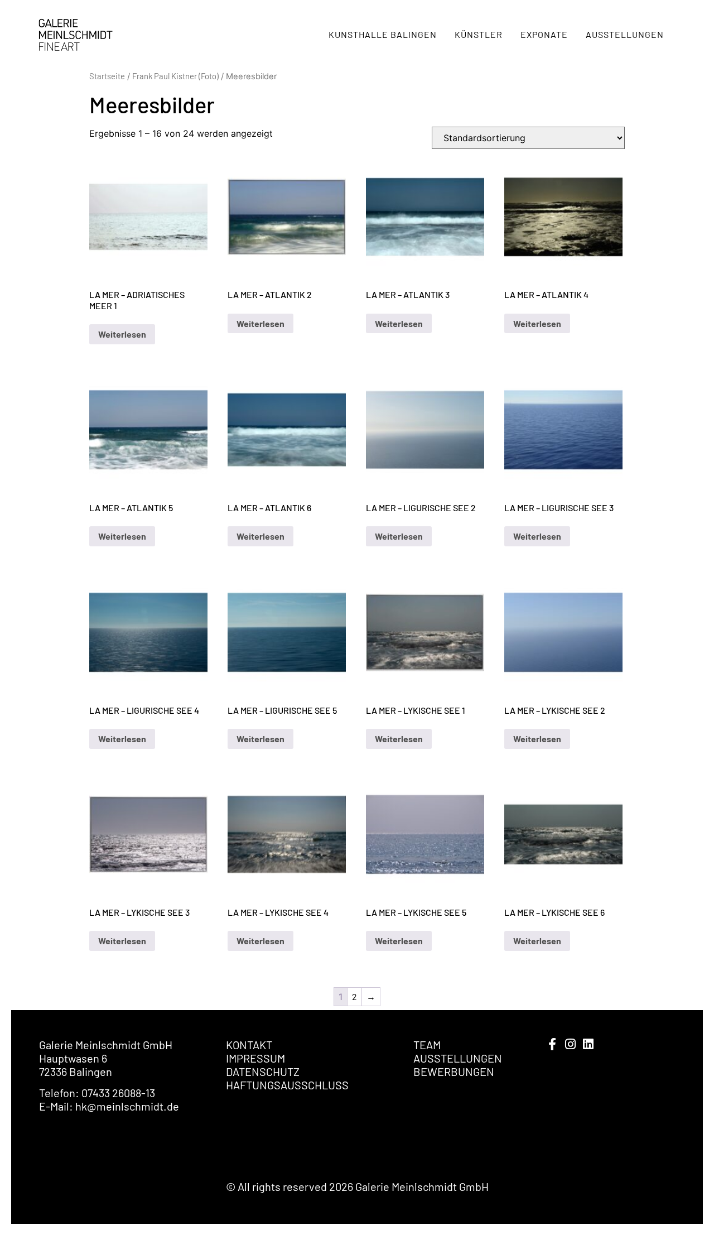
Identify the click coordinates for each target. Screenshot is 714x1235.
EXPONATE (544, 34)
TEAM (427, 1044)
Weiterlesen (122, 334)
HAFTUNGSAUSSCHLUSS (287, 1085)
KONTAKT (249, 1044)
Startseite (107, 76)
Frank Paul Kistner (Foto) (175, 76)
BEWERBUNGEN (453, 1071)
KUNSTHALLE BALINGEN (383, 34)
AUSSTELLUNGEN (625, 34)
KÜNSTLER (479, 34)
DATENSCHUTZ (263, 1071)
